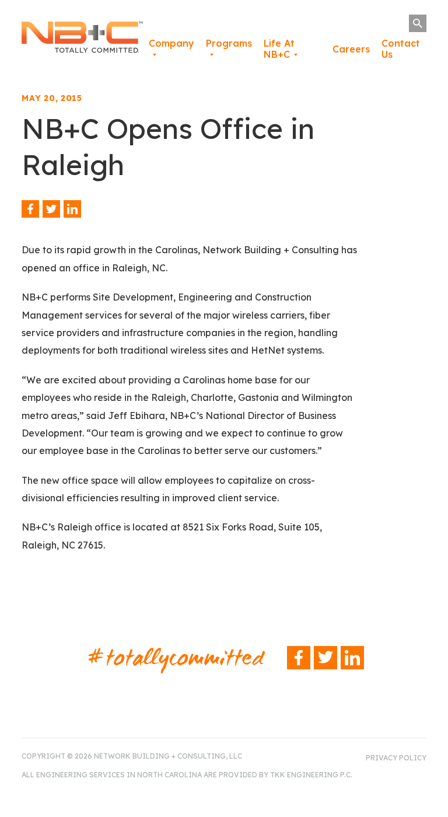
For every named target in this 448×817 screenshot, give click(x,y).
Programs (229, 43)
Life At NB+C (279, 48)
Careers (351, 49)
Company (171, 43)
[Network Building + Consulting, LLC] (82, 40)
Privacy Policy (396, 757)
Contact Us (401, 48)
